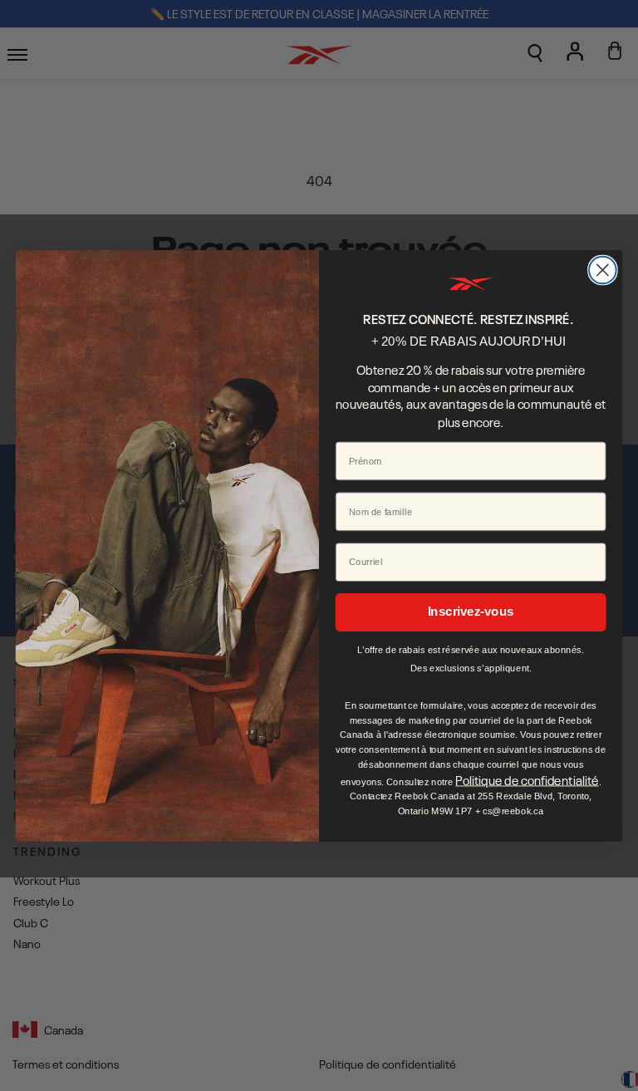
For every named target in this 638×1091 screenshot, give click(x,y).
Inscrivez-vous (471, 611)
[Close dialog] (602, 269)
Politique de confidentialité (526, 779)
